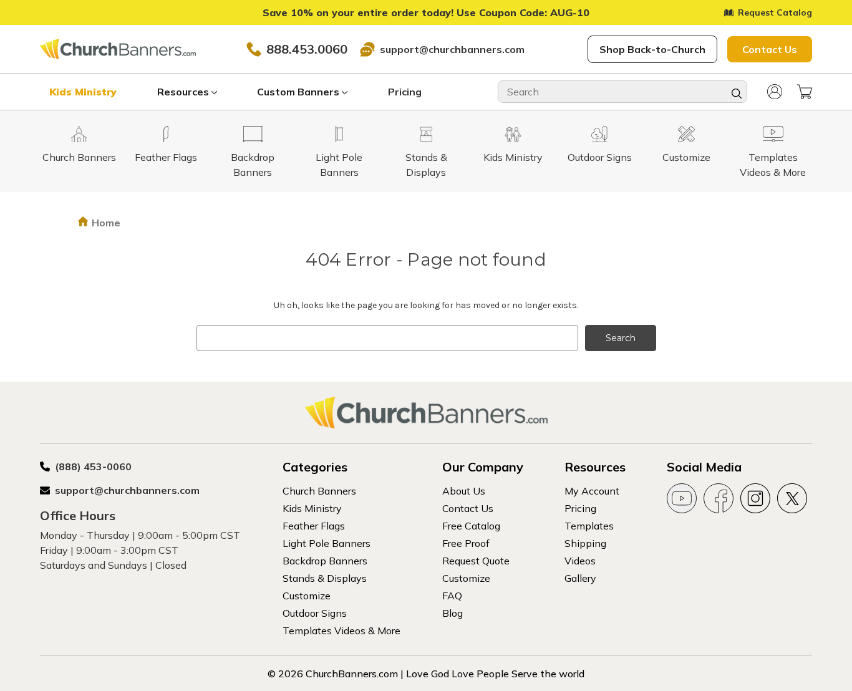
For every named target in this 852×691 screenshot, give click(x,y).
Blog (452, 613)
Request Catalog (775, 12)
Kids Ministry (83, 91)
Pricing (405, 91)
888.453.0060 (306, 49)
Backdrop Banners (325, 560)
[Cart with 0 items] (804, 91)
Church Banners (319, 491)
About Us (463, 491)
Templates (589, 525)
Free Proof (466, 543)
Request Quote (476, 560)
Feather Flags (314, 525)
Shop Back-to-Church (652, 49)
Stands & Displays (325, 578)
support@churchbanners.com (452, 49)
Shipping (585, 543)
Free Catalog (471, 525)
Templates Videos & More (341, 630)
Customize (307, 595)
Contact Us (769, 49)
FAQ (452, 595)
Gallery (580, 578)
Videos (580, 560)
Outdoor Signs (315, 613)
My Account (591, 491)
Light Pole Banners (326, 543)
